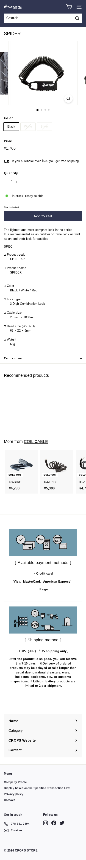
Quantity (11, 173)
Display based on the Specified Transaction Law (36, 788)
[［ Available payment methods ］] (43, 542)
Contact (9, 800)
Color (8, 118)
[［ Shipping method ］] (43, 620)
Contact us (13, 358)
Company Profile (15, 782)
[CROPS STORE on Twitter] (62, 823)
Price (8, 141)
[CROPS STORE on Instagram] (45, 823)
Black (11, 126)
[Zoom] (68, 98)
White (28, 126)
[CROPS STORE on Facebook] (53, 823)
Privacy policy (14, 794)
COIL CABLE (36, 441)
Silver (45, 126)
